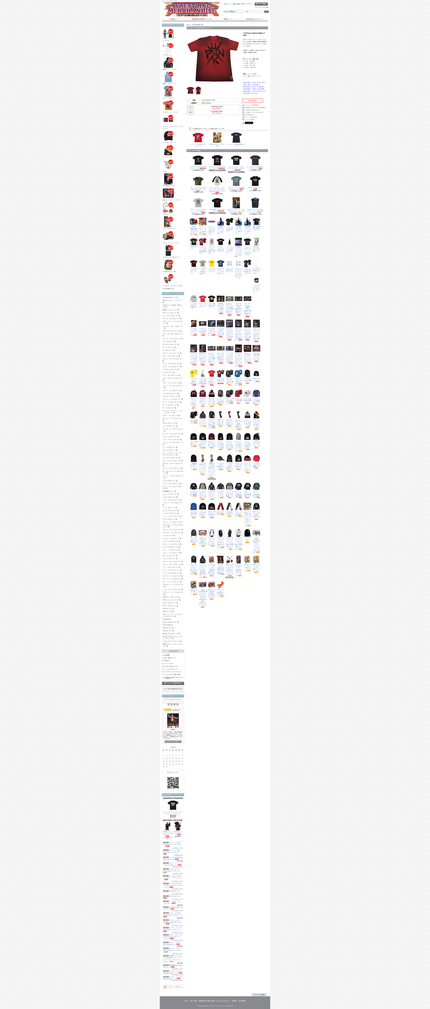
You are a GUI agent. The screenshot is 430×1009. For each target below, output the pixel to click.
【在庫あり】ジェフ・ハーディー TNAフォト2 (247, 230)
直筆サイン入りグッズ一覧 (171, 310)
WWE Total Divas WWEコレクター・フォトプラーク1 (256, 357)
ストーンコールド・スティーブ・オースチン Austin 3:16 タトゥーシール (238, 273)
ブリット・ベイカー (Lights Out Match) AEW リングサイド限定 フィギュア (220, 569)
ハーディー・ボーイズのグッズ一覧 (173, 504)
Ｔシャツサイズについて (171, 669)
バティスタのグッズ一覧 (170, 497)
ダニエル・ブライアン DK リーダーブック (256, 249)
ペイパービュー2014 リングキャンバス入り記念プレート (220, 332)
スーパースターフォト (169, 228)
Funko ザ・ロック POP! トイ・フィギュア (194, 592)
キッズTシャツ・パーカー (170, 112)
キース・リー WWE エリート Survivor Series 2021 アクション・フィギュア (238, 570)
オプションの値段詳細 (251, 105)
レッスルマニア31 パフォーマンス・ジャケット (220, 494)
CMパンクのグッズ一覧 (170, 423)
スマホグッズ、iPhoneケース (171, 257)
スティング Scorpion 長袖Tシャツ (247, 400)
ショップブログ (228, 19)
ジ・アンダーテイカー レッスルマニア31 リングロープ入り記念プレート (229, 358)
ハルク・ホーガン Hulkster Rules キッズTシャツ (171, 870)
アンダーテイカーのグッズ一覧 (172, 331)
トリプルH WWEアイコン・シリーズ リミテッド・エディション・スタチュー (202, 468)
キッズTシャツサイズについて (173, 672)
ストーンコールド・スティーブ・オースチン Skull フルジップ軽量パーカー (193, 569)
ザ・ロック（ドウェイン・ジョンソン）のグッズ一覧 (173, 411)
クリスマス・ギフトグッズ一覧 (172, 286)
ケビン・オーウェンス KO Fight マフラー (238, 514)
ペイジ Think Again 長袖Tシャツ (194, 421)
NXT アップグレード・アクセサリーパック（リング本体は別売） (236, 211)
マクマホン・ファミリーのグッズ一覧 (173, 585)
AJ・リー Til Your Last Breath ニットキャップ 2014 (203, 445)
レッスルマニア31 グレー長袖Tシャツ (194, 306)
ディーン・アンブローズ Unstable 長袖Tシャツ (220, 401)
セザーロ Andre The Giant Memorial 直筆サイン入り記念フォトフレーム (238, 308)
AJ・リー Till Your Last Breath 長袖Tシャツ (229, 401)
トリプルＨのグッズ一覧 (170, 481)
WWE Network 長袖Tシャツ (247, 380)
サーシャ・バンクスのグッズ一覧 (173, 399)
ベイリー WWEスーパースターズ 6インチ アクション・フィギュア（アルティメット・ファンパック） (247, 519)
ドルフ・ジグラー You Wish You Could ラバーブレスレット (211, 230)
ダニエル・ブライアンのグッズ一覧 (173, 464)
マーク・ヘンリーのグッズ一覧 (172, 582)
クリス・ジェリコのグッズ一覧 (172, 366)
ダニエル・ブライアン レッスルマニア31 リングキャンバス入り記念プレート (229, 333)
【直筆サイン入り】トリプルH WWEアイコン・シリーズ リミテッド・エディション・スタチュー (211, 469)
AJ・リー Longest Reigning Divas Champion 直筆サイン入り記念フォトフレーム (247, 309)
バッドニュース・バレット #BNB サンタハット (229, 250)
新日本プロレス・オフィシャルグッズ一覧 (173, 645)
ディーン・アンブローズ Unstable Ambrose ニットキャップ (247, 445)
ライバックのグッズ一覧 (170, 558)
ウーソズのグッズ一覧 (169, 341)
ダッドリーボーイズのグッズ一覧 (173, 460)
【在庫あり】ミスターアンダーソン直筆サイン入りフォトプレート (220, 308)
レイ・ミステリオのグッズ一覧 (172, 573)
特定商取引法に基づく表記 (207, 1000)
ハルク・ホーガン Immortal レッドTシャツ (212, 381)
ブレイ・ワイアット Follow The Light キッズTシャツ (198, 188)
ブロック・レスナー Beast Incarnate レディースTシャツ (172, 950)
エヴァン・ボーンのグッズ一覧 (172, 353)
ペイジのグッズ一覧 (169, 535)
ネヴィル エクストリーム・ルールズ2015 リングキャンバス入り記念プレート (202, 358)
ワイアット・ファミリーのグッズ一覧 (173, 593)
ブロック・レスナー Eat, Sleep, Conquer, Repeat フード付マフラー (238, 424)
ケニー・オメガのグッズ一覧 (171, 375)
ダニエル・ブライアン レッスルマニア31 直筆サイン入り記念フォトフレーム (211, 358)
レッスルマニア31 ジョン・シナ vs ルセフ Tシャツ (221, 272)
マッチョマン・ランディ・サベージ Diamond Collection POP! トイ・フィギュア (211, 569)
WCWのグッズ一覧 (168, 608)
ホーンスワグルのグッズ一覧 (171, 547)
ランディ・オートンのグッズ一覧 (173, 561)
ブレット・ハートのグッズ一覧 (172, 522)
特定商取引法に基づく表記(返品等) (255, 107)
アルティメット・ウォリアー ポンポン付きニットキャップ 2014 (256, 424)
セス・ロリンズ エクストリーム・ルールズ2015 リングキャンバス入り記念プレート (238, 334)
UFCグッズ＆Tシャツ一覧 (170, 606)
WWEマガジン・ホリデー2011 (217, 145)
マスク (165, 171)
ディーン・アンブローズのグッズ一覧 (173, 477)
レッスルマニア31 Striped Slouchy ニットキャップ (229, 466)
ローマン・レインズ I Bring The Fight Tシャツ (236, 188)
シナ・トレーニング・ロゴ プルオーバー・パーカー (202, 423)
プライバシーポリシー (223, 1000)
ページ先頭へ (259, 994)
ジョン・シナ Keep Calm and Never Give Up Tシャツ (172, 914)
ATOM (177, 986)
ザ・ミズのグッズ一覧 (169, 408)
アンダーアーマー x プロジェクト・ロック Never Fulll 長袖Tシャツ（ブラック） (229, 543)
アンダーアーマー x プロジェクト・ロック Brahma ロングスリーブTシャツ (220, 542)
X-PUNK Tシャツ (194, 247)
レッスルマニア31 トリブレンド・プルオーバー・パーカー (211, 495)
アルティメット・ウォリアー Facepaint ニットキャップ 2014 (193, 402)
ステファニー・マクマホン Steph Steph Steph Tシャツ (202, 250)
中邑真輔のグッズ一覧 (169, 491)
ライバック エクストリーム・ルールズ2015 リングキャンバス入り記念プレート (247, 333)
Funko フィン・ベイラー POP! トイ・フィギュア (247, 568)
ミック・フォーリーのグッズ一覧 (173, 589)
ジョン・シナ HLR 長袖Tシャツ (238, 400)
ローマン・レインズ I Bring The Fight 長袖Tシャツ (238, 494)
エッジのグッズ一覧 (169, 350)
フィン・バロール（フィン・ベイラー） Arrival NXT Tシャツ (247, 251)
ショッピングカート (261, 4)
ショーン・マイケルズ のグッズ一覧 (173, 443)
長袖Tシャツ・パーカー (170, 69)
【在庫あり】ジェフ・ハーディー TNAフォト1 (238, 230)
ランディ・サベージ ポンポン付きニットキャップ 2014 (247, 423)
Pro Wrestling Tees (168, 625)
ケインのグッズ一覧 (169, 372)
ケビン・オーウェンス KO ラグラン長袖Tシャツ (229, 493)
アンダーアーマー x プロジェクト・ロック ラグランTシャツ (211, 542)
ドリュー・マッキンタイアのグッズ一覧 (173, 487)
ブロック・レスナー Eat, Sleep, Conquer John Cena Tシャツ (172, 922)
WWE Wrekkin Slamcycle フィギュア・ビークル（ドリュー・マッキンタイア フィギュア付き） (256, 545)
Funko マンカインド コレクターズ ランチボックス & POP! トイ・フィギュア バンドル (229, 570)
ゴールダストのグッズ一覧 (171, 393)
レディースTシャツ (168, 98)
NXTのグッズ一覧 (168, 611)
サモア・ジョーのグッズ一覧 (171, 415)
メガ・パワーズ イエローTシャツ (211, 270)
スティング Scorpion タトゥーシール (229, 270)
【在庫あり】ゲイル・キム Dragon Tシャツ (178, 833)
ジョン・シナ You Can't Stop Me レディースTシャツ (247, 272)
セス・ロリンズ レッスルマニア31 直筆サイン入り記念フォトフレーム (220, 358)
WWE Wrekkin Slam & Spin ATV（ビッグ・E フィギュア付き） (194, 230)
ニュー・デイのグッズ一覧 (171, 494)
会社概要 (167, 655)
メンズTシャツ (167, 55)
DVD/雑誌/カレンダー (169, 185)
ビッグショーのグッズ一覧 (171, 510)
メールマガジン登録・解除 (172, 674)
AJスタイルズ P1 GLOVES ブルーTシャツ (198, 168)
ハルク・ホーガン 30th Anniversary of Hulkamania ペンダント (203, 382)
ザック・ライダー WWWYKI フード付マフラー (221, 593)
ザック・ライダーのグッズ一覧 (172, 402)
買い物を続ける (249, 114)
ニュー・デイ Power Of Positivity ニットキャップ (202, 514)
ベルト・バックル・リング (171, 243)
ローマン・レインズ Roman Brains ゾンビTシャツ (172, 928)
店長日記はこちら (173, 741)
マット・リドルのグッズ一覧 (171, 550)
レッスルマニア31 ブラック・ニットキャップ (256, 444)
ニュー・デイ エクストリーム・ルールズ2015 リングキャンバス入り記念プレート (193, 359)
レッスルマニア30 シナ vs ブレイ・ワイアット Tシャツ (172, 878)
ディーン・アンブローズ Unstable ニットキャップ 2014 (220, 445)
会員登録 (238, 4)
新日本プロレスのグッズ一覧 (171, 633)
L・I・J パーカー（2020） (247, 539)
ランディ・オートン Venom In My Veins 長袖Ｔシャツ (256, 494)
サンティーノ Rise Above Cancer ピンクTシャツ (171, 851)
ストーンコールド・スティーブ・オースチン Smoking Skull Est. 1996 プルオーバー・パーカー (202, 571)
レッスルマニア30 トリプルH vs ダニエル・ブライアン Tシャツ (172, 885)
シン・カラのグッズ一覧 (170, 447)
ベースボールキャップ (169, 142)
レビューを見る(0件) (251, 117)
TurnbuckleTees (167, 619)
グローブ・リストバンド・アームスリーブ (173, 127)
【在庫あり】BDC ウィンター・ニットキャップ (193, 466)
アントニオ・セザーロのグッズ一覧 (173, 335)
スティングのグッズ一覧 (170, 450)
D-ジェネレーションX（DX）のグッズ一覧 (173, 472)
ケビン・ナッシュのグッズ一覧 (172, 383)
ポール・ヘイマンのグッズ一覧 (172, 544)
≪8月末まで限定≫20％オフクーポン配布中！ (174, 678)
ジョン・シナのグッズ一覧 (171, 436)
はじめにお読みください (171, 666)
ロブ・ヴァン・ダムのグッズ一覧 (173, 579)
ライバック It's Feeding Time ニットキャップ (193, 514)
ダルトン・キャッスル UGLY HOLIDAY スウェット (256, 515)
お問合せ (255, 19)
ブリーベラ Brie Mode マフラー (220, 513)
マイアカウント (248, 4)
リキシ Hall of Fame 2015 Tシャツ (211, 305)
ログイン (229, 4)
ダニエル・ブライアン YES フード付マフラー (229, 422)
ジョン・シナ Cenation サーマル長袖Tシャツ (256, 401)
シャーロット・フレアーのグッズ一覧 (173, 430)
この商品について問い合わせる (254, 112)
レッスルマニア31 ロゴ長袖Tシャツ (256, 464)
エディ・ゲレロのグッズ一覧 (171, 356)
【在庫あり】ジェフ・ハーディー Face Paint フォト (220, 230)
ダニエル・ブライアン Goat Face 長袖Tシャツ (229, 381)
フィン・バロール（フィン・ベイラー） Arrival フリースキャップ (247, 468)
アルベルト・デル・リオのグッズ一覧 (173, 327)
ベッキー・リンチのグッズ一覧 (172, 538)
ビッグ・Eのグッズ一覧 (170, 507)
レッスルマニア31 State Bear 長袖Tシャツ (194, 493)
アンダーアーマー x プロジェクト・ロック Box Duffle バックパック (255, 211)
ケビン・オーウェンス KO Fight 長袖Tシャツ (247, 493)
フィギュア (166, 40)
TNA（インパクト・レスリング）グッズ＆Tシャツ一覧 (173, 615)
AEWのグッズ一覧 (168, 631)
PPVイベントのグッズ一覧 (171, 313)
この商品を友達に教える (252, 110)
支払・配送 (193, 1000)
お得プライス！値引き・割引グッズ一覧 (173, 306)
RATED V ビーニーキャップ (256, 380)
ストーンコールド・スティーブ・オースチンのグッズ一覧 (173, 454)
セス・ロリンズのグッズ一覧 (171, 458)
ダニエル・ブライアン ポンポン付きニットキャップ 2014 (211, 402)
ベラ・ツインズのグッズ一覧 (171, 541)
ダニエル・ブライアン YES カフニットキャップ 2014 (202, 402)
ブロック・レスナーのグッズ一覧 (173, 529)
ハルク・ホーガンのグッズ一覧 (172, 500)
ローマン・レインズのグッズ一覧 (173, 576)
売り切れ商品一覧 (168, 288)
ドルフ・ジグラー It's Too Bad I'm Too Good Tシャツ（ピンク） (172, 937)
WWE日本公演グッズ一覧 (170, 297)
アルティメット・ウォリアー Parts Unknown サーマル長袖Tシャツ (211, 424)
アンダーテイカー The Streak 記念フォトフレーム (203, 332)
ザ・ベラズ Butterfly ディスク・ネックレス (256, 271)
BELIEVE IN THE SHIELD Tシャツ (256, 228)
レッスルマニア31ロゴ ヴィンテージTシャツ (255, 167)
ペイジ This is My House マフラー (229, 513)
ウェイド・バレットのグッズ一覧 (173, 339)
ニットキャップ (167, 157)
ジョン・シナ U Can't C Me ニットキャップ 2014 (211, 444)
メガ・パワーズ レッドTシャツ (203, 305)
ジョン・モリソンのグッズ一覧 (172, 439)
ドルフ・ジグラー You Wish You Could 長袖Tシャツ (238, 382)
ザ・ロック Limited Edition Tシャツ (236, 145)
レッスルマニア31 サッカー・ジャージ (193, 271)
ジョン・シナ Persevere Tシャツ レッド (198, 145)
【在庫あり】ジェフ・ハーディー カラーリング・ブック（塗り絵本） (238, 251)
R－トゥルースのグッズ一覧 (171, 316)
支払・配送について (201, 19)
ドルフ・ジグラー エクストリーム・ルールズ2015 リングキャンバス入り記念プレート (256, 334)
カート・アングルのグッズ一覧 (172, 363)
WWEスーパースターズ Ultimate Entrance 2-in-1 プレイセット (203, 542)
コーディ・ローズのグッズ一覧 (172, 390)
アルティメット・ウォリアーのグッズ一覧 (173, 322)
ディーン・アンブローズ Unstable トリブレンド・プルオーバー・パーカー (238, 446)
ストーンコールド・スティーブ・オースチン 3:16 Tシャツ (173, 813)
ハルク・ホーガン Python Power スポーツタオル (211, 250)
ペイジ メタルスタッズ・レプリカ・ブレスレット (256, 289)
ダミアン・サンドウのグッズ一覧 (173, 468)
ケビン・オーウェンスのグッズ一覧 (173, 379)
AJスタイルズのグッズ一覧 (171, 344)
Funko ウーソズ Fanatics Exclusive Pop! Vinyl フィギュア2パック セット (212, 594)
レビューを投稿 (249, 119)
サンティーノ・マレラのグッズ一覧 (173, 419)
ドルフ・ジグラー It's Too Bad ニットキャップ (238, 465)
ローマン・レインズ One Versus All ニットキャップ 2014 (229, 445)
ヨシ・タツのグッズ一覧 (170, 555)
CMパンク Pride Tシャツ (255, 188)
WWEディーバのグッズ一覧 (171, 597)
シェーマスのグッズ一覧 (170, 426)
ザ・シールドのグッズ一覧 (171, 405)
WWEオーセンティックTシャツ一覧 (173, 301)
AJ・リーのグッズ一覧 (169, 347)
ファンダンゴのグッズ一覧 (171, 513)
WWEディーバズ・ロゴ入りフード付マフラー (220, 422)
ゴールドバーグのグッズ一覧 (171, 396)
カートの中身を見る (173, 683)
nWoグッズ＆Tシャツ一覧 (170, 603)
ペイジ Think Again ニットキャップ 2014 (194, 444)
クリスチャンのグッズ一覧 (171, 369)
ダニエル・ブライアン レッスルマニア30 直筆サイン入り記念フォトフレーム (229, 308)
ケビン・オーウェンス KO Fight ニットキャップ (211, 515)
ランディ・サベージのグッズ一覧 (173, 564)
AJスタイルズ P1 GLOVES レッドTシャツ (217, 168)
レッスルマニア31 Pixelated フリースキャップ (221, 466)
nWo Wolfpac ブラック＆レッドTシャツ (217, 210)
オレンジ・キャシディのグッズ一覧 (173, 360)
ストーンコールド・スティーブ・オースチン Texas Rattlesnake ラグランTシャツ (217, 189)
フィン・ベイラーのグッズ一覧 (172, 516)
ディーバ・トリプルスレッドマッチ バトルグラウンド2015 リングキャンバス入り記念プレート (238, 360)
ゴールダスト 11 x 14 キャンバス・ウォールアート (193, 332)
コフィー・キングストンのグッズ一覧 (173, 386)
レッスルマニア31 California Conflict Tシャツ (202, 272)
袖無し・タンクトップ (169, 83)
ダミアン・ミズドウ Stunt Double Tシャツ (220, 249)
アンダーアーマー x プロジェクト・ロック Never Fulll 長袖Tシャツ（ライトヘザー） (238, 543)
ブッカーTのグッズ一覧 (170, 519)
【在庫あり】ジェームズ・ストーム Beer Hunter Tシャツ (167, 833)
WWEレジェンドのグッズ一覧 (172, 600)
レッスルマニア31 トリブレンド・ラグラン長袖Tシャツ (202, 494)
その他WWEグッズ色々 (170, 271)
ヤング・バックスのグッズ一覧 (172, 553)
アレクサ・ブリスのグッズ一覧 (172, 318)
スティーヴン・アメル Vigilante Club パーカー (194, 540)
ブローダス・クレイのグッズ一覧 (173, 532)
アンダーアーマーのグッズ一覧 (172, 641)
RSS (170, 986)
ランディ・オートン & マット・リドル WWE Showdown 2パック (202, 230)
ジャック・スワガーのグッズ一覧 (173, 434)
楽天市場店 (242, 1000)
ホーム (175, 19)
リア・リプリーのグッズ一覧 (171, 567)
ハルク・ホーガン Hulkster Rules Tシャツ (193, 382)
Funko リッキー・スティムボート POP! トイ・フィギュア (256, 568)
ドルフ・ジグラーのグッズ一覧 (172, 483)
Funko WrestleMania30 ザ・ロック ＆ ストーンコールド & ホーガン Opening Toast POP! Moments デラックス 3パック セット (203, 598)
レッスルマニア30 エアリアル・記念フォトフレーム (211, 332)
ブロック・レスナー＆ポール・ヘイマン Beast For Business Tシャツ (198, 211)
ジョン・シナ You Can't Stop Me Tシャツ (229, 229)
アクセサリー (167, 214)
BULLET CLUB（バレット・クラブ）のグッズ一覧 (172, 637)
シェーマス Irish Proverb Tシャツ (220, 380)
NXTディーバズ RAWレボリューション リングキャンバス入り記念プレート (247, 358)
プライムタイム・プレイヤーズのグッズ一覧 (173, 526)
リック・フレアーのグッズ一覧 (172, 570)
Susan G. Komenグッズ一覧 (171, 622)
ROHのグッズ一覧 (168, 628)
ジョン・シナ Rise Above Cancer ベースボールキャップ (172, 844)
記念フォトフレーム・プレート (172, 200)
